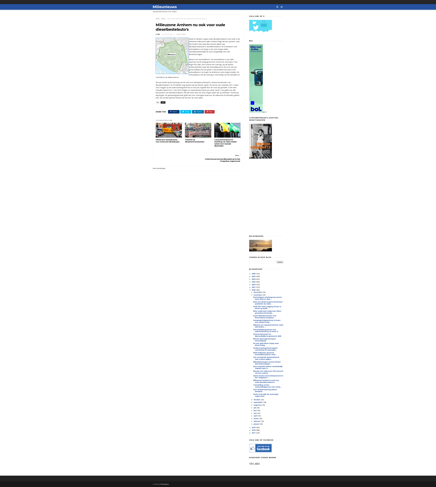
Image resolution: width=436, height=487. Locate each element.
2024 (254, 279)
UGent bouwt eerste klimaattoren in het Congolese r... (268, 377)
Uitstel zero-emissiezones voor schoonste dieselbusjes (167, 141)
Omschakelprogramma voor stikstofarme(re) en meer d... (266, 330)
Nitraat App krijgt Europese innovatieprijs (264, 340)
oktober (257, 400)
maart (256, 418)
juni (255, 410)
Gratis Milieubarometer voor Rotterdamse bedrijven (264, 317)
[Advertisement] (266, 197)
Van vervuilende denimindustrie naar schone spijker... (266, 358)
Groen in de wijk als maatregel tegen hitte (265, 395)
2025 (254, 276)
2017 (254, 433)
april (256, 416)
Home (157, 18)
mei (255, 413)
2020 (254, 290)
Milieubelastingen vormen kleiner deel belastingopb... (267, 363)
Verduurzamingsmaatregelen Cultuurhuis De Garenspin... (265, 349)
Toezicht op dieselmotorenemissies (194, 141)
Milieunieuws (165, 7)
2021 (254, 287)
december (258, 292)
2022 (254, 284)
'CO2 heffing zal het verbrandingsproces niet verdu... (267, 386)
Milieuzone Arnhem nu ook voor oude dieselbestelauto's (266, 381)
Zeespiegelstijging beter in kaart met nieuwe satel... (267, 321)
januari (257, 424)
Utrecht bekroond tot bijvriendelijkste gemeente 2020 (267, 335)
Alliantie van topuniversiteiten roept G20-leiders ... (268, 326)
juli (255, 408)
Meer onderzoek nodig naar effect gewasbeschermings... (267, 312)
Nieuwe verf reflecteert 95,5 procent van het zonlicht (268, 372)
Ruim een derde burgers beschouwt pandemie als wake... (267, 303)
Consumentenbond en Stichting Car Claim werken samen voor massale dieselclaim (225, 143)
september (258, 402)
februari (257, 421)
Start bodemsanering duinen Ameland (265, 390)
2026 (254, 274)
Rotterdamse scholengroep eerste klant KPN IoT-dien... (267, 298)
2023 (254, 282)
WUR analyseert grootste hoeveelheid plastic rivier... (265, 354)
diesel (163, 18)
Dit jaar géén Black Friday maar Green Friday (266, 344)
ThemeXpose (164, 484)
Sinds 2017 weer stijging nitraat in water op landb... (267, 307)
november (258, 295)
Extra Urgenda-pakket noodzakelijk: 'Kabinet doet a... (268, 367)
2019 (254, 427)
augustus (258, 405)
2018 (254, 430)
